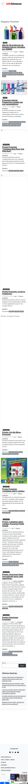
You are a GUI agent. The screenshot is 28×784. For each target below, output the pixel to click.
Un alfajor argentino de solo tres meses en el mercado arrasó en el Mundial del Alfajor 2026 (14, 697)
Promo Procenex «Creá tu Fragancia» (13, 292)
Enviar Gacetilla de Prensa (8, 767)
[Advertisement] (14, 726)
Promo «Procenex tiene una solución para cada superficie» (12, 576)
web (17, 565)
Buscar (4, 663)
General (5, 42)
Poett (20, 72)
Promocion (15, 454)
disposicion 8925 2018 (7, 72)
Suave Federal (20, 74)
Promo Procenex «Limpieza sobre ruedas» (13, 490)
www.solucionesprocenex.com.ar (10, 655)
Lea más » (5, 68)
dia (10, 452)
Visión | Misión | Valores (8, 759)
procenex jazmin (6, 125)
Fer (15, 437)
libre (16, 452)
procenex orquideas (15, 125)
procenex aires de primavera (14, 123)
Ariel (15, 71)
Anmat (10, 71)
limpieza (11, 170)
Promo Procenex (6, 512)
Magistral (16, 72)
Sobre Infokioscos (6, 757)
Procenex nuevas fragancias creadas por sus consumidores (12, 102)
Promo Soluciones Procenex (10, 618)
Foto (13, 452)
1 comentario (19, 622)
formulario (15, 561)
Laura (15, 51)
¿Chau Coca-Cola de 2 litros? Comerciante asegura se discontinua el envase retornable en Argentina (13, 691)
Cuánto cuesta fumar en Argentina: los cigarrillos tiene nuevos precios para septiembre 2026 (12, 679)
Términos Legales (6, 770)
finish (10, 561)
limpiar (20, 452)
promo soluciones (18, 606)
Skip (15, 74)
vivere (4, 76)
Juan (15, 153)
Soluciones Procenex (7, 653)
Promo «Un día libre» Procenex (11, 433)
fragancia (11, 311)
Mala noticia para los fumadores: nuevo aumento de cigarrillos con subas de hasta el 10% (14, 685)
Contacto (3, 762)
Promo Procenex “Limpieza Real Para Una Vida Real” (13, 149)
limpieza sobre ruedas (14, 510)
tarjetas (8, 565)
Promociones (6, 144)
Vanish (13, 565)
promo (21, 170)
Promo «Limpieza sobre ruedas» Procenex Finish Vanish (13, 524)
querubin (10, 74)
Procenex (5, 74)
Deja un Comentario (19, 581)
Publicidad (4, 765)
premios (4, 454)
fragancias (22, 122)
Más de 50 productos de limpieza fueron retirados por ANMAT (13, 47)
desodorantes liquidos (14, 122)
